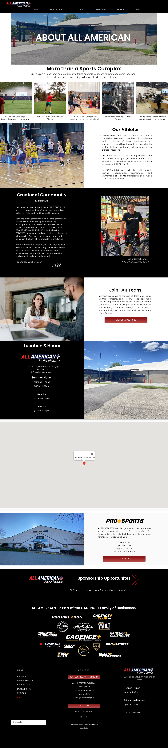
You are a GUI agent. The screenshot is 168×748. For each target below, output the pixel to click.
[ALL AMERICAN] (81, 717)
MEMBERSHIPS (24, 689)
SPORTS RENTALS (25, 681)
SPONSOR (21, 693)
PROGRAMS (22, 676)
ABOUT (20, 697)
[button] (120, 9)
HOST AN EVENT (24, 685)
